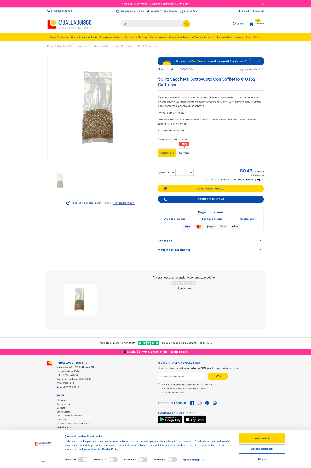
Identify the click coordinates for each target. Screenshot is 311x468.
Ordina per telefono (210, 199)
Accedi (246, 11)
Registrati (258, 11)
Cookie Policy (110, 449)
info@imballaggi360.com (70, 371)
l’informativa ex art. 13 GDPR (183, 384)
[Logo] (81, 23)
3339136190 (85, 378)
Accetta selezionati (262, 448)
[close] (262, 4)
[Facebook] (192, 402)
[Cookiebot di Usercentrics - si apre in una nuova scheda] (43, 461)
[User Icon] (240, 11)
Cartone (184, 153)
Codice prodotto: (168, 69)
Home (50, 46)
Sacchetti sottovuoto (70, 46)
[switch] (113, 459)
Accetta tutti (262, 438)
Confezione (167, 153)
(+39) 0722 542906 (61, 11)
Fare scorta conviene (134, 3)
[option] (100, 109)
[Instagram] (200, 402)
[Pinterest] (207, 402)
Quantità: (164, 172)
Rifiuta (262, 459)
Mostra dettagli (191, 459)
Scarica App (190, 11)
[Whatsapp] (215, 402)
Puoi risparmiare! (124, 202)
